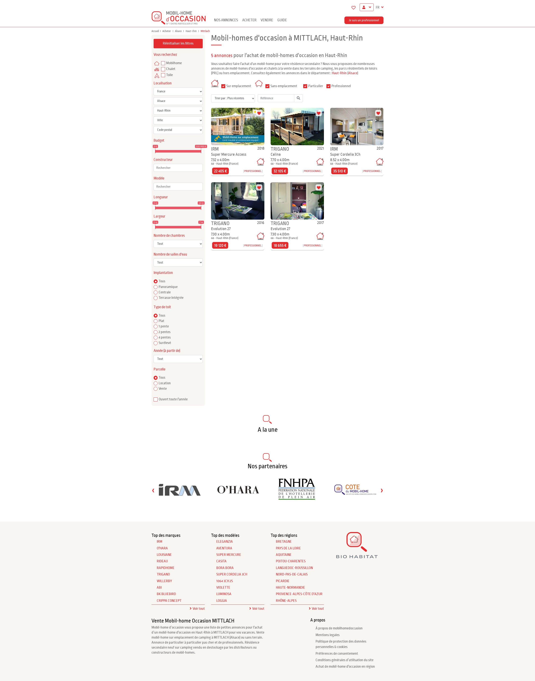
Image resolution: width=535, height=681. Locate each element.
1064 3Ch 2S (224, 581)
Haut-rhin (191, 31)
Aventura (224, 548)
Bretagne (284, 542)
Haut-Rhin (339, 73)
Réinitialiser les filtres (178, 43)
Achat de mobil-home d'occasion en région (345, 666)
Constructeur (163, 160)
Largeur (159, 216)
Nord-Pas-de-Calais (292, 574)
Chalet (170, 69)
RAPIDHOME (166, 568)
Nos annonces (226, 20)
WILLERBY (164, 581)
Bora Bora (225, 568)
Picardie (282, 581)
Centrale (165, 292)
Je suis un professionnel (364, 20)
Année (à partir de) (167, 351)
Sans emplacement (283, 86)
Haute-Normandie (290, 587)
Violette (223, 587)
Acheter (249, 20)
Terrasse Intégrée (171, 298)
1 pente (164, 326)
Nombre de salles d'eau (170, 254)
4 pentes (165, 337)
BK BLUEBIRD (166, 594)
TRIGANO (163, 574)
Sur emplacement (238, 86)
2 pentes (165, 332)
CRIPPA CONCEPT (169, 601)
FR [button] (378, 7)
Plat (161, 321)
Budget (159, 141)
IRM (159, 542)
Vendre (267, 20)
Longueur (161, 197)
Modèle (159, 178)
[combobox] (178, 167)
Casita (221, 561)
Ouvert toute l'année (173, 399)
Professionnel (341, 86)
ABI (159, 587)
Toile (169, 75)
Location (165, 383)
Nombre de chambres (169, 236)
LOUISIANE (164, 555)
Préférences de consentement (337, 654)
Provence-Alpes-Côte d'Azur (299, 594)
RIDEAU (162, 561)
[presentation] (153, 490)
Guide (282, 20)
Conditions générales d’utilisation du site (344, 660)
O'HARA (162, 548)
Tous (162, 281)
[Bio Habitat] (356, 557)
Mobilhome (174, 63)
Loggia (221, 601)
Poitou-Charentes (291, 561)
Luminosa (223, 594)
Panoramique (168, 287)
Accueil (155, 31)
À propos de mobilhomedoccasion (339, 628)
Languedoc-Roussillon (294, 568)
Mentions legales (328, 635)
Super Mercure (228, 555)
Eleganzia (224, 542)
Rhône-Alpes (286, 601)
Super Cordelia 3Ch (231, 574)
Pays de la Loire (288, 548)
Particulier (315, 86)
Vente (163, 389)
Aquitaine (284, 555)
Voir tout (199, 609)
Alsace (178, 31)
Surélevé (165, 343)
